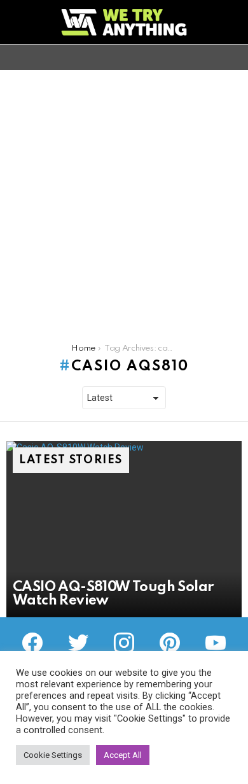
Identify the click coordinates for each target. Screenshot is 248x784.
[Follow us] (212, 57)
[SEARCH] (234, 57)
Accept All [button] (123, 755)
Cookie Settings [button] (53, 755)
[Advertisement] (124, 200)
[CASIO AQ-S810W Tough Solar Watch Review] (124, 529)
